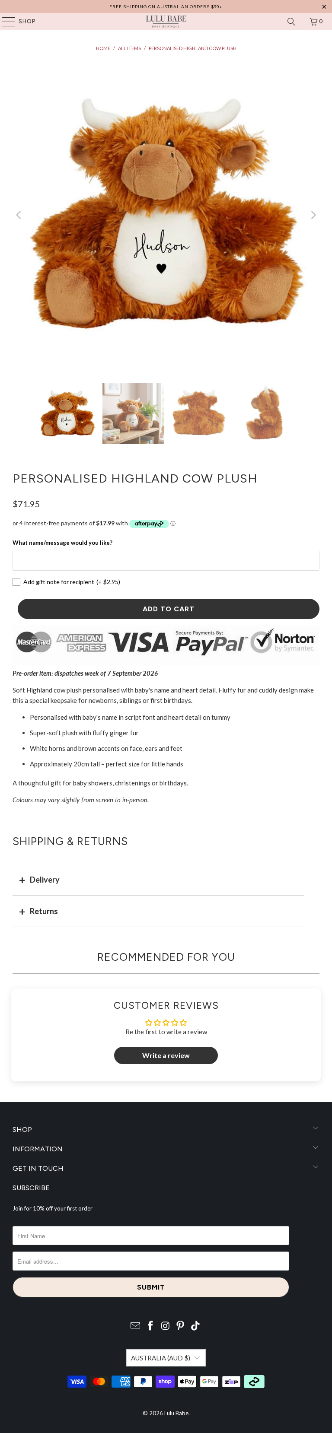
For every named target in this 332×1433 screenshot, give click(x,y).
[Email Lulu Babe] (135, 1326)
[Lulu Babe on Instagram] (165, 1326)
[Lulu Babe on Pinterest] (180, 1326)
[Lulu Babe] (166, 21)
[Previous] (19, 215)
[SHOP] (4, 21)
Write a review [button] (166, 1055)
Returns (44, 911)
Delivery (45, 879)
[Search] (291, 21)
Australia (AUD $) (160, 1358)
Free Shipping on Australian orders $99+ (166, 7)
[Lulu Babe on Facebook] (150, 1326)
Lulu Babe (176, 1413)
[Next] (313, 215)
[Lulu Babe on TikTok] (195, 1326)
